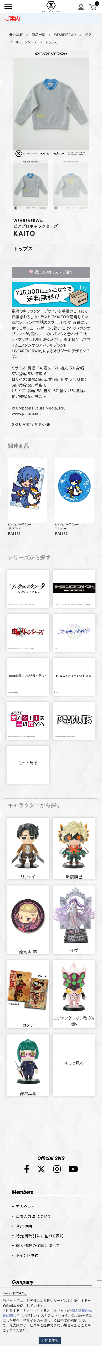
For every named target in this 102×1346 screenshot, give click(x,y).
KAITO (24, 233)
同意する (51, 1340)
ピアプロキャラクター (20, 524)
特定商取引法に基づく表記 (40, 1235)
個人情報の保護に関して (37, 1245)
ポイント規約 (27, 1255)
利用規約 (24, 1226)
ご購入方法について (33, 1216)
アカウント (25, 1206)
